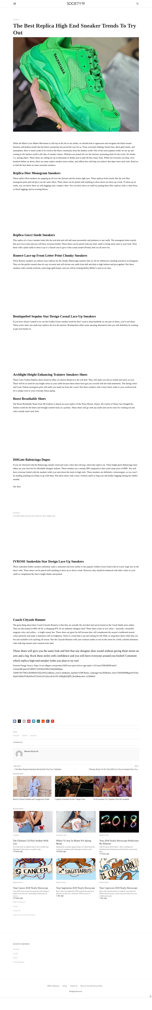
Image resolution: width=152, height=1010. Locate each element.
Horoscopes (104, 835)
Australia (16, 949)
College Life (61, 835)
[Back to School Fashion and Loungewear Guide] (32, 786)
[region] (76, 212)
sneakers (33, 735)
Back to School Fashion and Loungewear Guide (31, 799)
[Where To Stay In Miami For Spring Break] (76, 822)
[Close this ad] (150, 996)
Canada (15, 953)
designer (16, 735)
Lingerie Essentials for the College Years (70, 799)
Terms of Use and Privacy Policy (24, 915)
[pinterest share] (28, 721)
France (15, 958)
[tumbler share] (47, 721)
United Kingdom (18, 962)
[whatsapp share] (38, 721)
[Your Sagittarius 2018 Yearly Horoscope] (76, 869)
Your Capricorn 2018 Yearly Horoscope (118, 888)
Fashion (16, 19)
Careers (15, 906)
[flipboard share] (52, 721)
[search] (137, 3)
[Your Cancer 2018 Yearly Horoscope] (33, 869)
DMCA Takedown (19, 902)
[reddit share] (43, 721)
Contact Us (16, 911)
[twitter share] (19, 721)
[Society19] (75, 3)
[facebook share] (14, 721)
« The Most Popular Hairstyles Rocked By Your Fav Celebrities (37, 769)
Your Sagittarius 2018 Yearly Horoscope (75, 888)
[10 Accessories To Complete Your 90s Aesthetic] (112, 786)
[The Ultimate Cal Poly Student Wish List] (33, 822)
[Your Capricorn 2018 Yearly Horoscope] (119, 869)
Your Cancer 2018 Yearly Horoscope (30, 888)
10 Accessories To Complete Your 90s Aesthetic (111, 799)
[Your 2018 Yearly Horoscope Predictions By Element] (119, 822)
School (16, 835)
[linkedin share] (33, 721)
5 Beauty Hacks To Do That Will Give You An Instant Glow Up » (113, 769)
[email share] (24, 721)
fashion (25, 735)
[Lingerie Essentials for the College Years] (74, 786)
